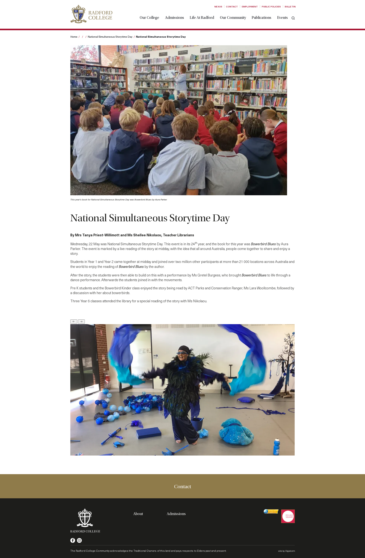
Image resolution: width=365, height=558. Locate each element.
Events (282, 18)
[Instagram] (79, 540)
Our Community (233, 18)
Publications (261, 18)
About (138, 514)
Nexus (218, 6)
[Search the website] (293, 18)
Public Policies (271, 6)
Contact (232, 6)
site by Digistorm (286, 550)
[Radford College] (91, 14)
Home (73, 36)
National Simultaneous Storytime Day (110, 36)
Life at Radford (202, 18)
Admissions (174, 18)
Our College (149, 18)
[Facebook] (72, 540)
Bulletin (290, 6)
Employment (250, 6)
